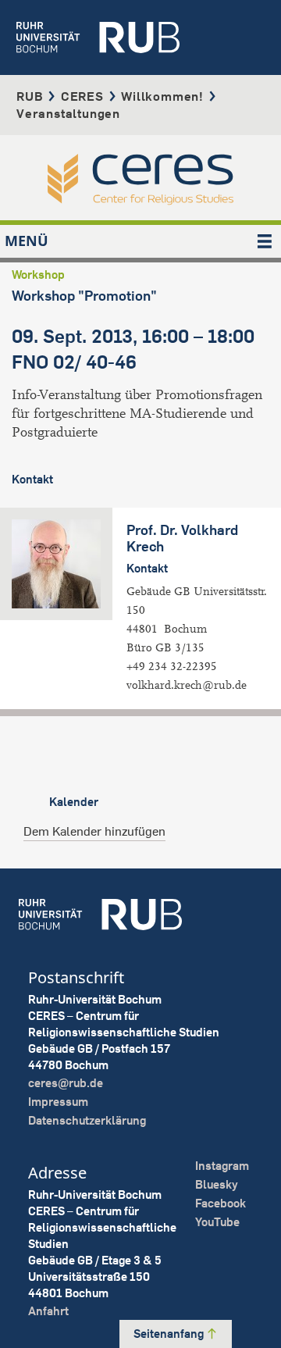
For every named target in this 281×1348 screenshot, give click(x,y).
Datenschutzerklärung (87, 1120)
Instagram (222, 1165)
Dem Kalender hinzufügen (94, 831)
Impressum (58, 1101)
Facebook (220, 1203)
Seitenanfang (169, 1333)
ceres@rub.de (65, 1082)
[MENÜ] (264, 241)
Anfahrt (48, 1310)
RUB (29, 96)
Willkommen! (162, 96)
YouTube (217, 1221)
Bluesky (216, 1184)
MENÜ (26, 240)
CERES (82, 96)
